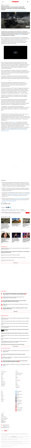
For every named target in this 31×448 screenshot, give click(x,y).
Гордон (18, 392)
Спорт (2, 377)
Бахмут (18, 210)
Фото (16, 381)
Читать (28, 212)
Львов (2, 392)
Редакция (2, 415)
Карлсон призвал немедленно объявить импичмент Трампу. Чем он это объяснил (14, 333)
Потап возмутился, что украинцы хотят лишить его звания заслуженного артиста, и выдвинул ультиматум (27, 240)
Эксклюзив (17, 380)
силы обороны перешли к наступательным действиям (18, 193)
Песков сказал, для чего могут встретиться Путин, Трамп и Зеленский (12, 344)
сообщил (20, 34)
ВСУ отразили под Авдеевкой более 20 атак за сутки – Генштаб (16, 224)
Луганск (2, 401)
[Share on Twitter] (8, 207)
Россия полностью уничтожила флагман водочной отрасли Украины (13, 257)
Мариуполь (2, 399)
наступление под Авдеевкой (19, 198)
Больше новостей (15, 346)
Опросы (17, 384)
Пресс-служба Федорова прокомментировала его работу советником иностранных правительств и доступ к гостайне (14, 301)
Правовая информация (4, 418)
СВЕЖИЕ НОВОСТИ (4, 315)
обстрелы (17, 209)
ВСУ (14, 209)
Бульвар (3, 231)
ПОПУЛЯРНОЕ (3, 291)
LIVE (16, 378)
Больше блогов (15, 262)
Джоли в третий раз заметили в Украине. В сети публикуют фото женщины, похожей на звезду (15, 240)
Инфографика (3, 384)
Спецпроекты (17, 387)
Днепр (2, 398)
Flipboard (18, 404)
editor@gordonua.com (6, 427)
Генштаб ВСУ (3, 209)
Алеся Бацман (19, 401)
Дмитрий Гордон (19, 391)
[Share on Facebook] (6, 207)
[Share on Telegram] (10, 207)
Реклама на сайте (3, 416)
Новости (17, 371)
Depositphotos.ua (14, 436)
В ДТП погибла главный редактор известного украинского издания (14, 354)
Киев (2, 391)
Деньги (2, 374)
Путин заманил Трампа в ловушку (7, 260)
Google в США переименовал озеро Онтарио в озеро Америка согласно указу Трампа (15, 321)
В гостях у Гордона (18, 374)
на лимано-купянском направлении (9, 200)
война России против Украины (12, 210)
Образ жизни (3, 381)
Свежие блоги (4, 246)
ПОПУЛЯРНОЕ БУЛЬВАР (5, 348)
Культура (2, 378)
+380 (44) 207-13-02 (6, 426)
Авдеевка (11, 209)
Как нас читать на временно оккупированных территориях (3, 421)
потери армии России (23, 210)
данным (14, 122)
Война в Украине (5, 5)
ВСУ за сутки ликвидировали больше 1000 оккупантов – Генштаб (26, 225)
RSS (17, 406)
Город (2, 389)
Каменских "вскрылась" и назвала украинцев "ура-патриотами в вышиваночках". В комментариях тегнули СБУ (5, 240)
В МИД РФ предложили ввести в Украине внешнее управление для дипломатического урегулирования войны (13, 297)
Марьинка (7, 209)
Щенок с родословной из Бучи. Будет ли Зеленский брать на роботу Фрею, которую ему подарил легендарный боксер (15, 361)
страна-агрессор (22, 209)
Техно (2, 380)
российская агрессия (4, 210)
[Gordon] (15, 2)
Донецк (2, 395)
